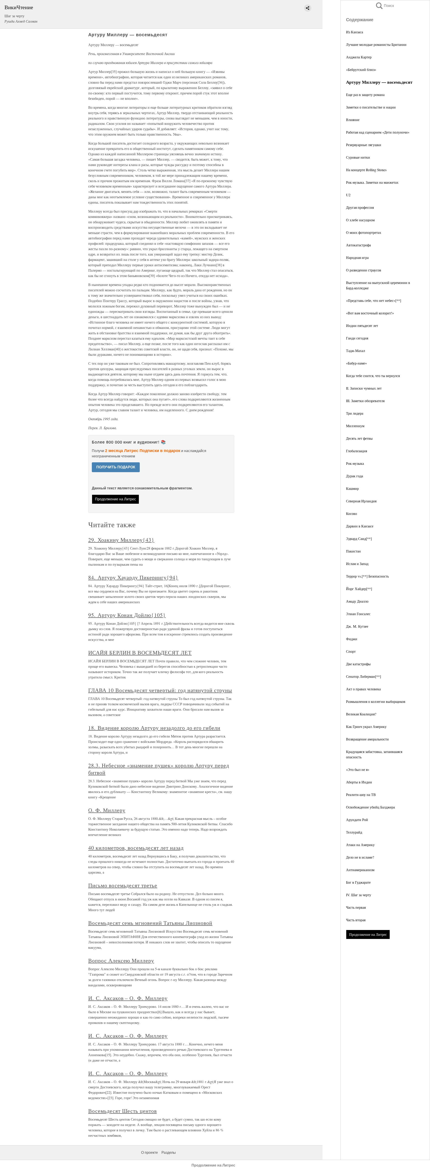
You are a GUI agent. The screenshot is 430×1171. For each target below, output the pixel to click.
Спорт (351, 651)
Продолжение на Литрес (368, 934)
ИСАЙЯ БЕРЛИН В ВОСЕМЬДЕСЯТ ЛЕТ (140, 652)
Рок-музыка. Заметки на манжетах (372, 182)
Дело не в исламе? (360, 857)
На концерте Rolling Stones (366, 169)
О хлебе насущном (360, 220)
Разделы (168, 1152)
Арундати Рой (357, 819)
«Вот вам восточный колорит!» (370, 313)
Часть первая (356, 907)
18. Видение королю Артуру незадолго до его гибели (154, 727)
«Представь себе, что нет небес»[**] (373, 300)
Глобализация (356, 450)
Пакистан (353, 551)
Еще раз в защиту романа (365, 94)
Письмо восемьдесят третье (122, 885)
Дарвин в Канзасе (359, 526)
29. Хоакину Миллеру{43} (121, 539)
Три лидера (354, 413)
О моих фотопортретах (363, 232)
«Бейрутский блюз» (361, 69)
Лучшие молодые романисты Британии (376, 44)
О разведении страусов (363, 270)
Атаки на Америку (360, 844)
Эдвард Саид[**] (359, 538)
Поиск (384, 6)
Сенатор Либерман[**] (363, 676)
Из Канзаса (354, 32)
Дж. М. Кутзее (357, 626)
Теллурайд (354, 832)
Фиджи (351, 638)
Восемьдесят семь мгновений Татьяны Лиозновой (150, 922)
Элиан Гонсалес (358, 613)
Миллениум (355, 425)
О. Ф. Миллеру (106, 810)
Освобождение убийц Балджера (370, 807)
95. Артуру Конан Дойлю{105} (127, 615)
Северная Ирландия (361, 501)
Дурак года (354, 476)
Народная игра (357, 257)
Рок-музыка (355, 463)
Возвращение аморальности (367, 739)
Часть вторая (356, 919)
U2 (348, 194)
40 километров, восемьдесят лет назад (136, 847)
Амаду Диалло (357, 601)
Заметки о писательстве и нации (371, 107)
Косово (351, 513)
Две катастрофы (358, 663)
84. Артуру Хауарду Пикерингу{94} (133, 577)
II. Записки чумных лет (364, 388)
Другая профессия (360, 207)
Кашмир (352, 488)
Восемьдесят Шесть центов (122, 1110)
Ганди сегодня (357, 338)
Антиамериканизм (360, 869)
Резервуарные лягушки (363, 144)
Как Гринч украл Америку (366, 726)
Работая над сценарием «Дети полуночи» (377, 132)
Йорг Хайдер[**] (359, 588)
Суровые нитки (358, 157)
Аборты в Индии (359, 782)
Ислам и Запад (357, 563)
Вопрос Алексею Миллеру (121, 960)
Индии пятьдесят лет (362, 325)
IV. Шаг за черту (358, 894)
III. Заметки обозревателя (365, 400)
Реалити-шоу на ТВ (361, 794)
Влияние (352, 119)
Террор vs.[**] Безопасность (367, 576)
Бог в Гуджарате (358, 882)
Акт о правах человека (363, 689)
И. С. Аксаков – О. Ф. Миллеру (128, 998)
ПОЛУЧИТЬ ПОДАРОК (115, 467)
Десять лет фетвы (359, 438)
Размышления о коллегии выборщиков (375, 701)
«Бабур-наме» (356, 363)
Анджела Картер (359, 57)
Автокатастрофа (358, 245)
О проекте (149, 1152)
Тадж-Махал (355, 350)
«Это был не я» (357, 769)
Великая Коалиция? (361, 714)
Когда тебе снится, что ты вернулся (373, 375)
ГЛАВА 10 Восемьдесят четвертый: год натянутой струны (160, 690)
